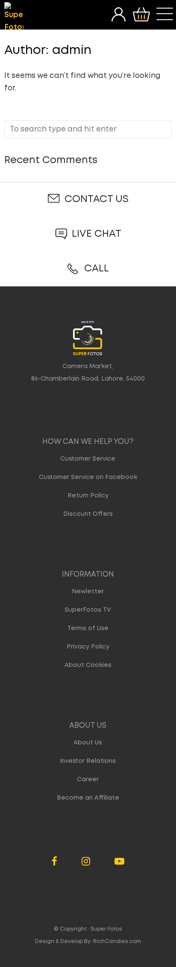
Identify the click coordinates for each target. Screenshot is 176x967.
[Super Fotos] (13, 18)
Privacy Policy (88, 646)
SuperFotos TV (88, 610)
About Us (87, 742)
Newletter (88, 591)
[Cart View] (141, 14)
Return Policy (88, 495)
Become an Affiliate (88, 797)
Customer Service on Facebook (88, 477)
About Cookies (88, 665)
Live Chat (96, 233)
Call (96, 268)
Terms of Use (88, 628)
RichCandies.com (117, 941)
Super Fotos (106, 929)
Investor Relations (88, 761)
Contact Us (97, 199)
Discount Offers (88, 514)
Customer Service (87, 458)
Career (88, 779)
